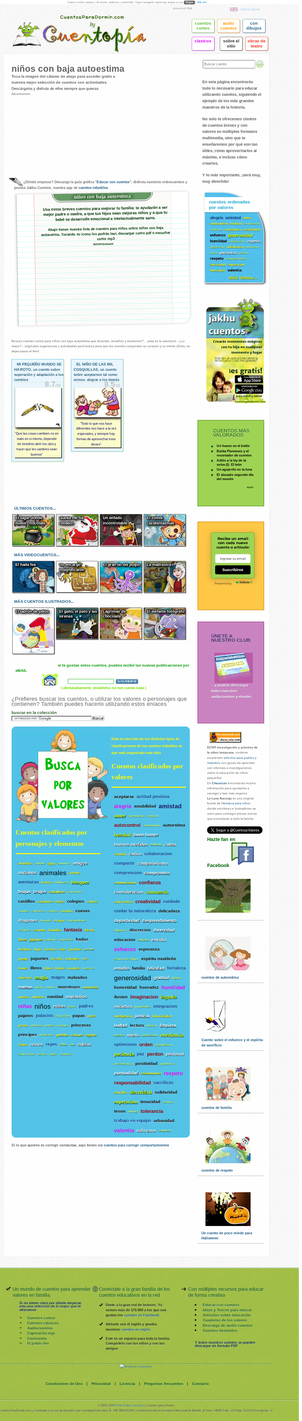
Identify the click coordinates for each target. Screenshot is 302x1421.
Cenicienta (37, 1338)
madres (74, 968)
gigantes (35, 939)
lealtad (120, 1025)
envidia (158, 939)
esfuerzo (125, 949)
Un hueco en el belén (233, 446)
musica (23, 996)
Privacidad (101, 1383)
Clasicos (203, 41)
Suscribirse (232, 569)
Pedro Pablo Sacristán (129, 1405)
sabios (84, 1044)
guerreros (66, 939)
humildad (173, 987)
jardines (75, 949)
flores (22, 939)
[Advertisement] (56, 133)
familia (138, 968)
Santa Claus (26, 1054)
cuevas (82, 910)
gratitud (161, 977)
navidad (55, 996)
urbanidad (164, 1120)
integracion (165, 1006)
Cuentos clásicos (43, 1323)
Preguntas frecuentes (163, 1383)
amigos (80, 863)
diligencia (120, 930)
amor (120, 815)
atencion (153, 816)
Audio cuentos (228, 25)
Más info (202, 2)
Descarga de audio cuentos (228, 1325)
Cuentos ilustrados (220, 1330)
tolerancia (152, 1111)
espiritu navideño (158, 958)
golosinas (51, 939)
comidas (23, 911)
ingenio (169, 996)
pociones (63, 1025)
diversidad (164, 930)
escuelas (39, 930)
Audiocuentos (40, 1328)
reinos (36, 1044)
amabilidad (145, 806)
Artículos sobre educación (227, 1315)
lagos (85, 958)
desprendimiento (159, 920)
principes (27, 1034)
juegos (23, 958)
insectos (50, 949)
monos (50, 987)
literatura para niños (235, 803)
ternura (168, 1102)
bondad (122, 834)
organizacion (163, 1044)
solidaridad (166, 1092)
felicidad (155, 968)
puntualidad (126, 1073)
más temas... (243, 277)
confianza (150, 882)
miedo (133, 1035)
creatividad (148, 901)
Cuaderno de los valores (225, 1320)
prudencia (167, 1064)
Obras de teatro (256, 43)
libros (36, 968)
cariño (135, 854)
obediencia (172, 1035)
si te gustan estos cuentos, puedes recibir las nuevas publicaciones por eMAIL (102, 668)
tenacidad (150, 1101)
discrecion (140, 930)
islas (62, 949)
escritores (24, 930)
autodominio (151, 825)
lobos (48, 968)
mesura (119, 1035)
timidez (133, 1111)
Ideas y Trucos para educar (227, 1310)
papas (79, 1015)
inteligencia (123, 1016)
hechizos (24, 949)
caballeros (57, 892)
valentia (124, 1130)
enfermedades (76, 920)
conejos (53, 911)
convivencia (123, 901)
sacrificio (163, 1082)
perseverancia (123, 1064)
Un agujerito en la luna (234, 469)
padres (86, 1005)
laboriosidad (162, 1016)
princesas (81, 1025)
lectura (137, 1025)
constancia (157, 892)
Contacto (200, 1383)
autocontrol (127, 825)
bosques (80, 882)
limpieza (168, 1025)
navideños (76, 996)
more (250, 487)
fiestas (89, 930)
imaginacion (144, 997)
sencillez (120, 1092)
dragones (28, 920)
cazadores (45, 901)
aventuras (28, 882)
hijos (38, 949)
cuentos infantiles (93, 188)
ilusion (121, 997)
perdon (155, 1054)
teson (120, 1111)
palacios (44, 1015)
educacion (124, 939)
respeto (173, 1073)
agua (52, 863)
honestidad (125, 987)
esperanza (149, 949)
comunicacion (125, 882)
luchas (60, 968)
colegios (75, 901)
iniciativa (123, 1006)
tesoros (42, 1054)
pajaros (25, 1015)
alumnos (64, 863)
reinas (23, 1044)
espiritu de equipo (126, 959)
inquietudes (143, 1006)
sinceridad (141, 1092)
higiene (177, 978)
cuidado (171, 901)
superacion (126, 1101)
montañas (90, 987)
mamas (25, 987)
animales (52, 872)
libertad (152, 1025)
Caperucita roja (41, 1333)
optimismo (125, 1044)
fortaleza (176, 968)
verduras (66, 1054)
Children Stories (250, 9)
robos (63, 1044)
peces (92, 1016)
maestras (88, 968)
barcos (46, 882)
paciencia (124, 1054)
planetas (36, 1025)
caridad (120, 854)
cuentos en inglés (135, 1329)
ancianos (27, 872)
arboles (74, 873)
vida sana (146, 1130)
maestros (25, 977)
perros (23, 1025)
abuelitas (25, 863)
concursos (38, 911)
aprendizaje (136, 816)
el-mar (59, 920)
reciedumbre (151, 1073)
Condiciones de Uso (64, 1383)
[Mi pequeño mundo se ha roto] (38, 422)
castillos (26, 901)
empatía (143, 940)
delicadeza (169, 911)
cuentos (67, 911)
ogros (72, 1006)
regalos (91, 1035)
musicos (38, 996)
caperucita (75, 891)
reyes (51, 1044)
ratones (77, 1035)
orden (146, 1044)
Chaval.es (219, 783)
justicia (142, 1016)
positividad (146, 1063)
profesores (47, 1035)
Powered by (223, 583)
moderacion (150, 1035)
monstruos (69, 987)
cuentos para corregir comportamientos (136, 1145)
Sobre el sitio (231, 43)
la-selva (57, 958)
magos (58, 977)
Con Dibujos (253, 25)
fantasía (73, 930)
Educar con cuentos (113, 182)
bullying (156, 844)
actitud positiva (153, 796)
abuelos (40, 863)
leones (23, 968)
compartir (124, 863)
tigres (53, 1054)
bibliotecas (61, 882)
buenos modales (131, 844)
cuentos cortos (203, 25)
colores (92, 901)
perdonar (175, 1054)
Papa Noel (63, 1016)
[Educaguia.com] (224, 742)
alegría (122, 806)
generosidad (132, 977)
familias (55, 930)
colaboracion (158, 853)
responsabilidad (132, 1082)
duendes (46, 920)
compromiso (157, 873)
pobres (49, 1025)
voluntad (165, 1130)
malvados (77, 977)
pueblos (62, 1035)
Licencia (127, 1383)
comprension (128, 872)
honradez (149, 987)
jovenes (89, 949)
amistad (170, 806)
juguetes (39, 958)
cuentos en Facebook (141, 1315)
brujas (24, 891)
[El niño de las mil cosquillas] (97, 417)
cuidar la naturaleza (135, 911)
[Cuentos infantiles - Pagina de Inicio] (73, 25)
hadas (82, 939)
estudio (121, 968)
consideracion (128, 892)
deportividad (127, 920)
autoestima (174, 825)
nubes (59, 1006)
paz (140, 1054)
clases (59, 901)
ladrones (72, 958)
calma (170, 844)
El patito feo (38, 1343)
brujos (39, 891)
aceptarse (124, 796)
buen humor (146, 834)
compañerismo (153, 863)
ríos (72, 1044)
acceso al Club (182, 8)
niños (42, 1005)
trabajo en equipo (132, 1120)
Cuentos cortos (41, 1318)
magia (41, 977)
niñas (25, 1006)
